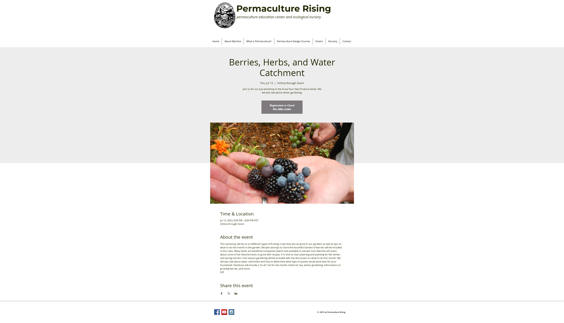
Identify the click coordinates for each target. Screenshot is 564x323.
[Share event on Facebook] (221, 293)
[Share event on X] (228, 293)
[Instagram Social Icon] (231, 312)
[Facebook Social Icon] (217, 312)
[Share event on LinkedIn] (236, 293)
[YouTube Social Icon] (224, 312)
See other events (282, 108)
